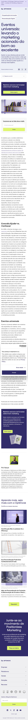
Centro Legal (14, 713)
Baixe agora (14, 92)
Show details (19, 367)
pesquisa (4, 231)
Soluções (4, 680)
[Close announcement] (26, 1)
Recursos (4, 684)
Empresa (4, 667)
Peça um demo (14, 648)
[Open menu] (26, 9)
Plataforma (5, 671)
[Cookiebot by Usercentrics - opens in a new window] (19, 346)
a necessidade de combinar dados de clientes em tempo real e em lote (12, 150)
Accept (14, 372)
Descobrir (14, 604)
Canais (3, 676)
